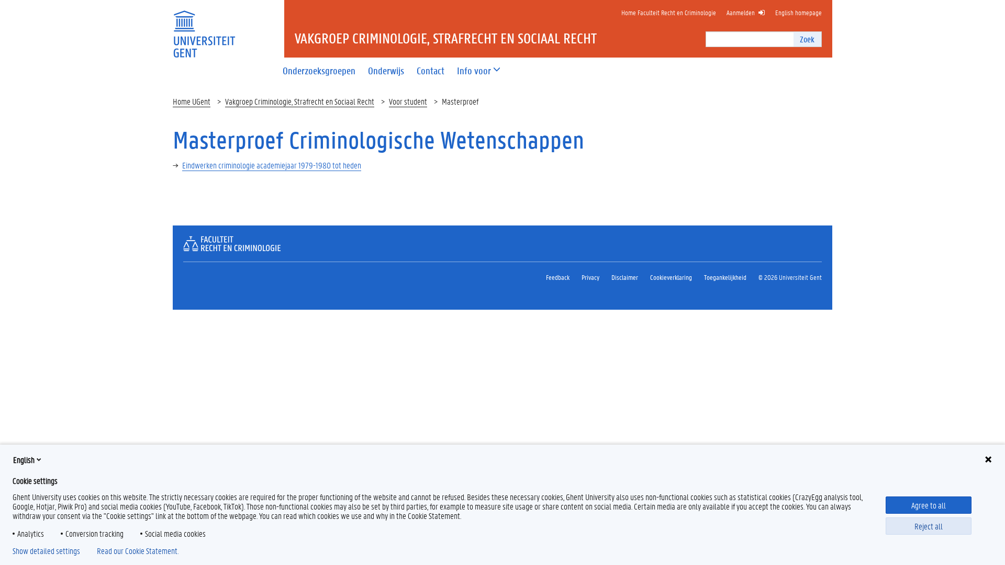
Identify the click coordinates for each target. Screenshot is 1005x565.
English (24, 459)
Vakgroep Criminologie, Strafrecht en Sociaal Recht (299, 101)
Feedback (558, 277)
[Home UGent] (204, 27)
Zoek (807, 38)
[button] (474, 70)
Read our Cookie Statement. (137, 551)
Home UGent (191, 101)
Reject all (928, 526)
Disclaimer (624, 277)
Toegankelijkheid (725, 277)
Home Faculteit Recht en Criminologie (668, 12)
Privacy (590, 277)
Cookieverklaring (671, 277)
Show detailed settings (46, 551)
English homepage (798, 12)
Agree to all (928, 505)
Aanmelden (741, 12)
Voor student (408, 101)
